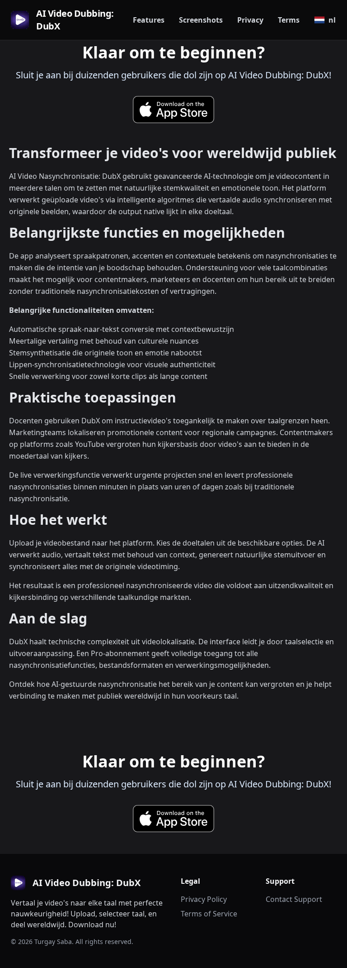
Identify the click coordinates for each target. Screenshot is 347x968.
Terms (289, 20)
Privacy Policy (204, 899)
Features (148, 20)
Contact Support (294, 899)
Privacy (250, 20)
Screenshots (201, 20)
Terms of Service (209, 914)
